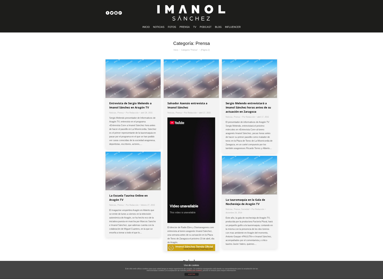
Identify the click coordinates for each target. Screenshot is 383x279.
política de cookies (194, 270)
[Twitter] (112, 13)
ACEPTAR (191, 274)
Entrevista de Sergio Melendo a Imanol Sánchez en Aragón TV (130, 105)
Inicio (176, 50)
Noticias (112, 113)
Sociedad (245, 209)
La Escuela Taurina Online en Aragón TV (128, 198)
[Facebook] (107, 13)
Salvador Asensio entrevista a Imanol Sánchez (187, 105)
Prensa (120, 113)
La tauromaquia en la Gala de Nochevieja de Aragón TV (245, 202)
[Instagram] (116, 13)
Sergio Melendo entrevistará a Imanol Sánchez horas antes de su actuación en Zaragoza (248, 107)
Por (132, 113)
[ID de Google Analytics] (120, 13)
